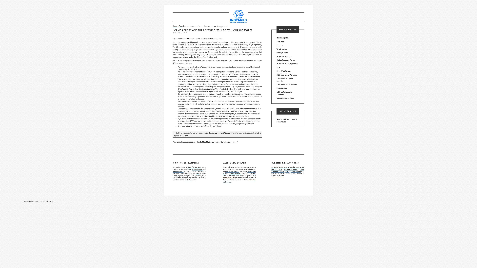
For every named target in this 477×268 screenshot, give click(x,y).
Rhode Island (282, 88)
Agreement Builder (291, 169)
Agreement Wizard (222, 133)
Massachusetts (197, 169)
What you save (282, 53)
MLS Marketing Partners (287, 75)
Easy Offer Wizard (284, 71)
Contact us (188, 180)
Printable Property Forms (287, 64)
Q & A (287, 171)
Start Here (281, 42)
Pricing (280, 45)
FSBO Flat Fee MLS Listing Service (44, 201)
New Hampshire (283, 38)
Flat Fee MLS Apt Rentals (287, 85)
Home (175, 26)
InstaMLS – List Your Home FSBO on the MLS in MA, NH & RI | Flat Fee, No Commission (238, 16)
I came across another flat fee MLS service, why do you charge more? (209, 142)
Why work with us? (284, 56)
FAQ (278, 67)
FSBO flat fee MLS (194, 167)
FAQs (197, 173)
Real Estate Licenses (232, 171)
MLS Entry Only (284, 167)
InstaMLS (274, 167)
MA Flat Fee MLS (295, 167)
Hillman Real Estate (277, 176)
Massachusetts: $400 (285, 98)
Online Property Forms (286, 60)
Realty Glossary (296, 171)
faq (180, 26)
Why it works (282, 49)
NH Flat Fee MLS (235, 173)
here (219, 126)
